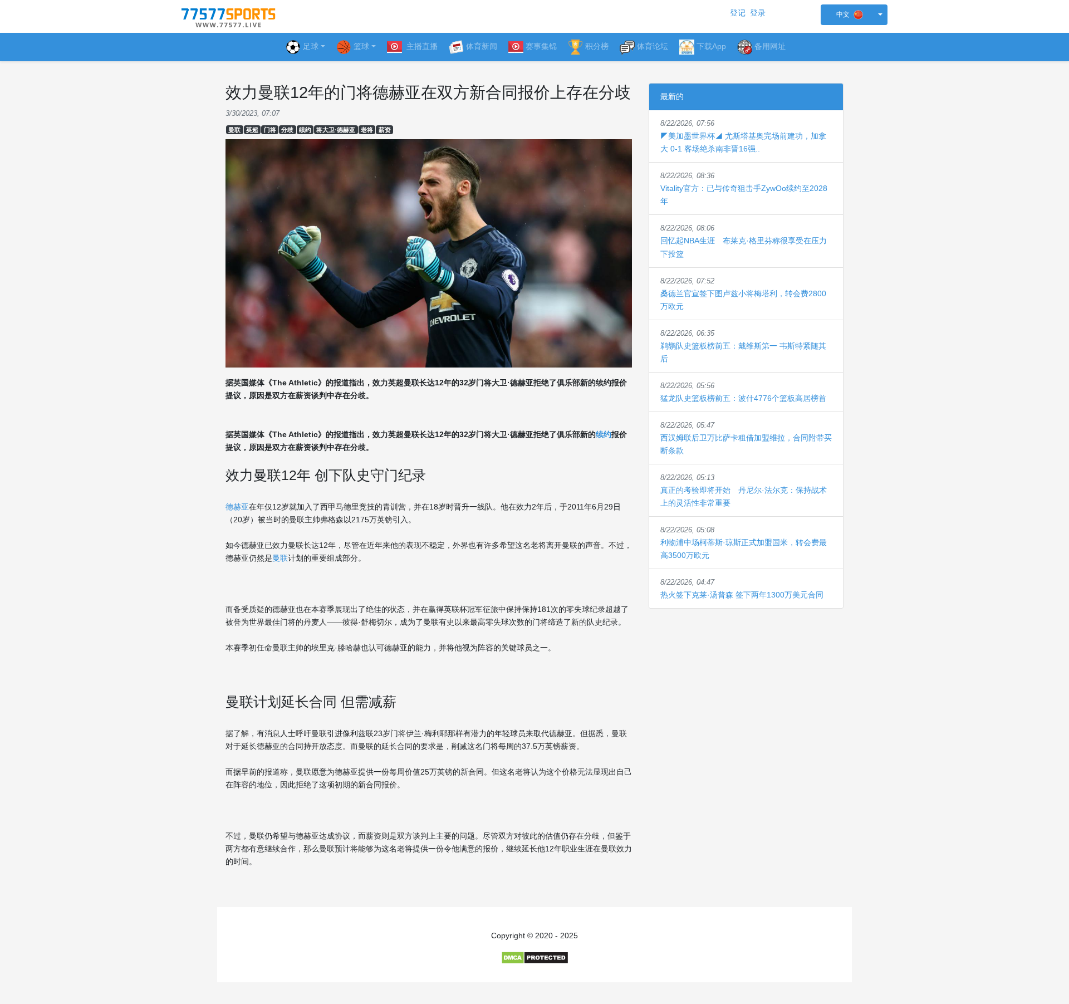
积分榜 (597, 46)
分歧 (287, 129)
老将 (367, 129)
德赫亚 (237, 506)
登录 (758, 12)
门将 (270, 129)
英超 (252, 129)
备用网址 (770, 46)
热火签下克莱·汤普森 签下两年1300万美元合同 (741, 594)
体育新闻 (481, 46)
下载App (711, 46)
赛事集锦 (541, 46)
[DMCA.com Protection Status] (534, 957)
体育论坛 (652, 46)
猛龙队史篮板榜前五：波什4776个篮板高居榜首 (743, 398)
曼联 (234, 129)
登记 (738, 12)
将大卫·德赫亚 (335, 129)
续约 (305, 129)
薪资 (385, 129)
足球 (310, 46)
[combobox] (854, 14)
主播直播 (421, 46)
